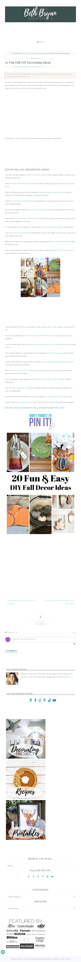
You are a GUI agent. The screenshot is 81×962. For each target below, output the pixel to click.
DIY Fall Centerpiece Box (18, 388)
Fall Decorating (35, 67)
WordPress (55, 959)
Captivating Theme (29, 959)
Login (73, 632)
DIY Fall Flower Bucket (38, 210)
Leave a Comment (47, 58)
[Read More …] (67, 677)
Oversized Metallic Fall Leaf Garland (47, 344)
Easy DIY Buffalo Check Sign (50, 379)
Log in (62, 959)
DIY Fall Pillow (35, 175)
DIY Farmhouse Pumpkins (61, 241)
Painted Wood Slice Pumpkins (21, 184)
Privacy (68, 959)
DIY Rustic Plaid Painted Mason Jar (41, 336)
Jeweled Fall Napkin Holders (52, 227)
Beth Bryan (40, 14)
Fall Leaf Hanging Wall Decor (25, 218)
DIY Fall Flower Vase (55, 353)
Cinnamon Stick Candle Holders (22, 370)
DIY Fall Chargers (56, 327)
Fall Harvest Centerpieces (20, 201)
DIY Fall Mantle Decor (53, 397)
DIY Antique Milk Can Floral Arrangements (57, 362)
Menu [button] (42, 42)
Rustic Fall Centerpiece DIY (63, 250)
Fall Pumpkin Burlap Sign (18, 233)
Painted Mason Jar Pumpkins (26, 402)
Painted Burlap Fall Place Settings (52, 192)
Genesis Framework (44, 959)
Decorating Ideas (21, 67)
